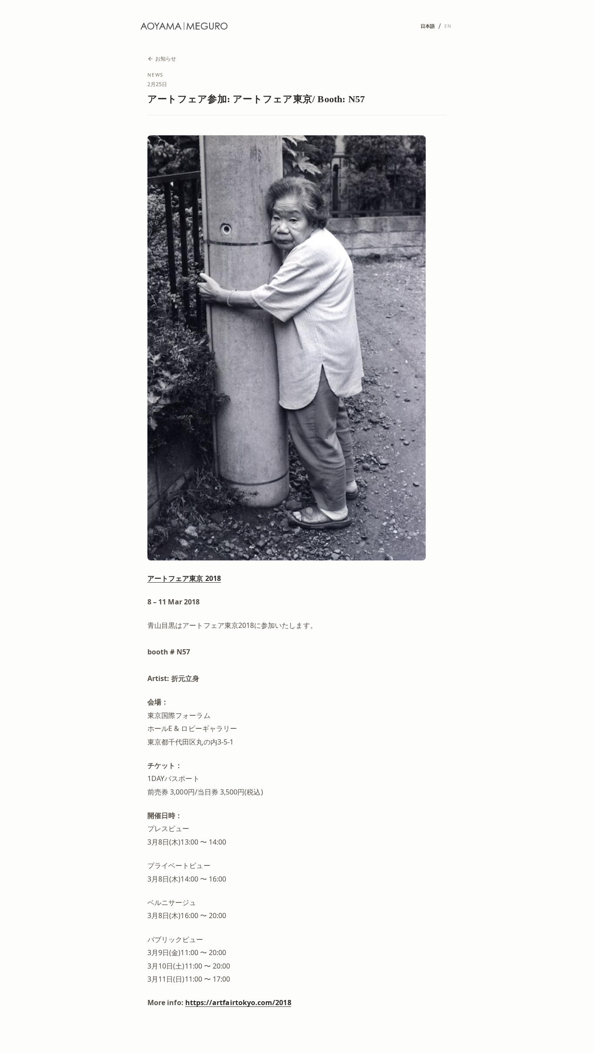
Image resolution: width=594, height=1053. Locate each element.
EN (447, 26)
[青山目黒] (183, 26)
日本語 (427, 26)
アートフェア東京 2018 (184, 578)
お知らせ (165, 58)
